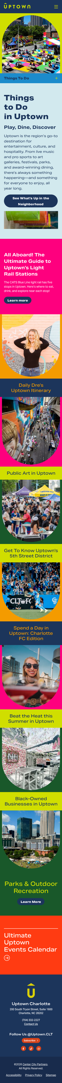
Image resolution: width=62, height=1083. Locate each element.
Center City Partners (35, 1064)
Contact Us (31, 1024)
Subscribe (29, 1040)
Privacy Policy (33, 1075)
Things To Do (16, 78)
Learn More (31, 902)
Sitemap (51, 1075)
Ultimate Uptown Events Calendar (30, 942)
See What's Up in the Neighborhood (31, 201)
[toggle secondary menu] (57, 78)
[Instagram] (38, 1048)
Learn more (17, 300)
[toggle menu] (56, 7)
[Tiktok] (31, 1048)
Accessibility (13, 1075)
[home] (17, 7)
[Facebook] (23, 1048)
